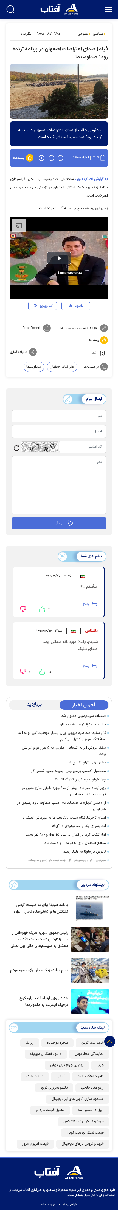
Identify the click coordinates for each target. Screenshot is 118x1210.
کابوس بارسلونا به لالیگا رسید (84, 851)
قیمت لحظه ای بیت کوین (85, 1132)
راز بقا (30, 1043)
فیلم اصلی (70, 321)
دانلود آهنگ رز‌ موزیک (45, 1054)
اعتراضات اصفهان (62, 367)
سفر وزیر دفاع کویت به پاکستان (82, 724)
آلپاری (60, 1076)
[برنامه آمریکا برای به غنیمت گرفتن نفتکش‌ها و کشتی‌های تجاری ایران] (88, 908)
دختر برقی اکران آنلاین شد (86, 762)
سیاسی (98, 33)
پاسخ (86, 603)
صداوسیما (33, 367)
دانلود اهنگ (34, 1076)
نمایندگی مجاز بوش (89, 1054)
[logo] (60, 8)
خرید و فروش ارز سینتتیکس (83, 1121)
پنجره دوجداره (57, 1043)
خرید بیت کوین (92, 1043)
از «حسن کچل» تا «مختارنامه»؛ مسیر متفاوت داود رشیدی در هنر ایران (61, 806)
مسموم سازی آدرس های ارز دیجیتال (78, 1099)
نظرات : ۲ (24, 33)
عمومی (83, 33)
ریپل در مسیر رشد (91, 1110)
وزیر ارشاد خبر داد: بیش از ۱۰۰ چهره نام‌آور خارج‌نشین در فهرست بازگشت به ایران (64, 791)
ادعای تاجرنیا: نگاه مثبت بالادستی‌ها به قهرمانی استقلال (64, 817)
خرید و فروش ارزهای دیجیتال (83, 1144)
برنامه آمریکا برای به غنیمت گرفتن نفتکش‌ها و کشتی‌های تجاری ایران (41, 908)
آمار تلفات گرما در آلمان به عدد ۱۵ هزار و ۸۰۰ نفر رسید (66, 834)
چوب (100, 1065)
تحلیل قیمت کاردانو (50, 1110)
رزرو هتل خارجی (92, 1087)
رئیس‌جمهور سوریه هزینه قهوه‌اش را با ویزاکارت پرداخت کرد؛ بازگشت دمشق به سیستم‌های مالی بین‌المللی (39, 939)
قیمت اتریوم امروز (35, 1144)
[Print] (93, 352)
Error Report (31, 328)
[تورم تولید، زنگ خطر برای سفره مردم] (88, 970)
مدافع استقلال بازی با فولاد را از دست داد (75, 843)
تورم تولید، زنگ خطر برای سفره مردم (39, 970)
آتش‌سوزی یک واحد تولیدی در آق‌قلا (79, 826)
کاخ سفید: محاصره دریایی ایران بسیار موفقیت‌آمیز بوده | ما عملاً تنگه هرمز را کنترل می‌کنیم (62, 736)
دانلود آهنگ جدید (91, 1076)
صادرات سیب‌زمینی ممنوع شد (83, 716)
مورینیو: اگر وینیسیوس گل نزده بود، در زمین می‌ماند (67, 860)
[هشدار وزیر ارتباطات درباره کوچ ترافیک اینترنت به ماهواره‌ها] (88, 1001)
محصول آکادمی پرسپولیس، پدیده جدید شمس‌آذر (68, 771)
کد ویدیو (46, 306)
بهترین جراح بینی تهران (66, 1065)
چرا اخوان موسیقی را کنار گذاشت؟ (80, 779)
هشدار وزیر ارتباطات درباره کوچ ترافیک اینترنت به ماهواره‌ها (43, 1001)
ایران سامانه (48, 1204)
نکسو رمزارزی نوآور (54, 1087)
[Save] (103, 352)
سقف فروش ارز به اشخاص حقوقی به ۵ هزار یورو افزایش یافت (64, 751)
